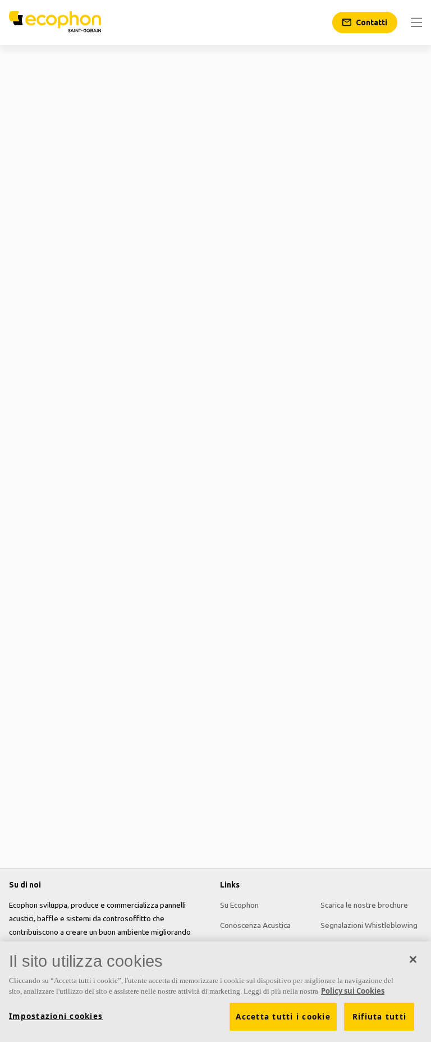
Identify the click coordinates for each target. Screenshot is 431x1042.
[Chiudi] (413, 959)
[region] (215, 991)
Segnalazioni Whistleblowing (369, 925)
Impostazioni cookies (56, 1016)
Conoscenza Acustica (255, 925)
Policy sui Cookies (352, 991)
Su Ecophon (239, 904)
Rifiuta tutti (379, 1017)
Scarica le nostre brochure (364, 904)
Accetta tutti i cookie (283, 1017)
